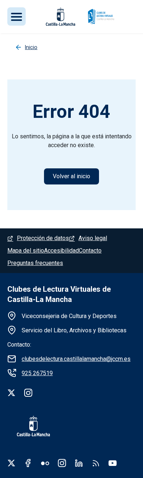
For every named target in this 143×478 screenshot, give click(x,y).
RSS (95, 463)
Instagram (62, 463)
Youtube (112, 463)
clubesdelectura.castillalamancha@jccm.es (76, 358)
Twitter (11, 463)
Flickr (45, 463)
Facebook (28, 463)
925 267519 (37, 373)
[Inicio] (100, 16)
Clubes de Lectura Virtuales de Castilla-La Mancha (59, 294)
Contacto (90, 250)
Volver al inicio (71, 176)
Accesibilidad (61, 250)
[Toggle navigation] (16, 16)
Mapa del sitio (25, 250)
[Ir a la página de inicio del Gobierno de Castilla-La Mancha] (28, 426)
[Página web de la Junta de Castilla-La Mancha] (60, 16)
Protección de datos (43, 238)
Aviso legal (92, 238)
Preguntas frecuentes (35, 262)
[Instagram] (28, 393)
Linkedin (78, 463)
